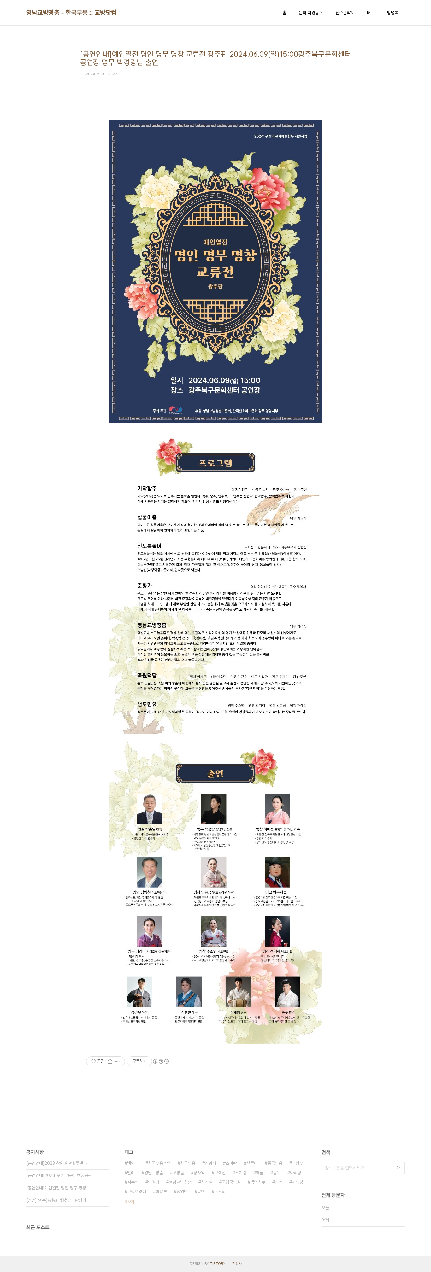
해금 (259, 1172)
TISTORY (217, 1264)
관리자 (237, 1264)
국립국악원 (231, 1182)
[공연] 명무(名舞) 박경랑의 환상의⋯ (58, 1200)
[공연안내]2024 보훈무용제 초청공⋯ (59, 1175)
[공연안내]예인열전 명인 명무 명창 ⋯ (58, 1187)
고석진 (220, 1172)
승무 (276, 1172)
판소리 (220, 1191)
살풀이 (252, 1163)
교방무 (297, 1163)
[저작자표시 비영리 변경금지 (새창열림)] (160, 1061)
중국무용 (274, 1163)
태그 (371, 12)
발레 (131, 1172)
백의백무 (257, 1182)
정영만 (182, 1191)
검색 (398, 1168)
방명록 (393, 12)
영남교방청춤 (180, 1182)
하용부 (161, 1191)
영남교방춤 (153, 1172)
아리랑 (295, 1172)
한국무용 (187, 1163)
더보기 (129, 1202)
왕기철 (206, 1182)
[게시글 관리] (118, 1061)
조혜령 (240, 1172)
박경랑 (153, 1182)
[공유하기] (110, 1061)
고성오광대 (136, 1191)
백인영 (133, 1163)
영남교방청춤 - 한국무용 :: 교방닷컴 (71, 12)
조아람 (231, 1163)
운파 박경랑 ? (311, 12)
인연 (278, 1182)
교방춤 (178, 1172)
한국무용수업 (159, 1163)
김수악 (133, 1182)
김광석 (210, 1163)
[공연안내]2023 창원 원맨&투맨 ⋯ (57, 1163)
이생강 (297, 1182)
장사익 (199, 1172)
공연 (201, 1191)
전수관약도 (344, 12)
